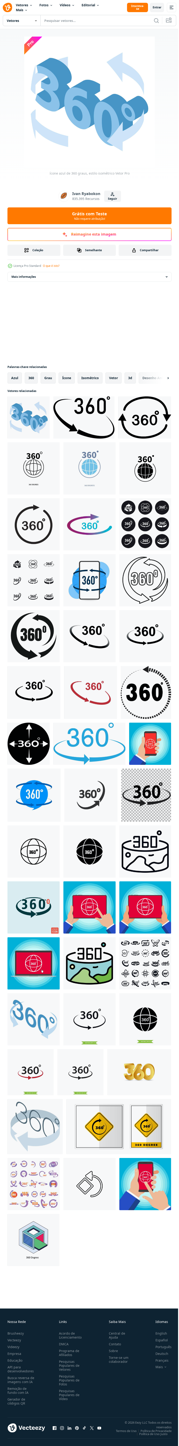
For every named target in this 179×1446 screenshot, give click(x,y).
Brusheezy (15, 1333)
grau (48, 378)
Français (158, 1360)
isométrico (90, 378)
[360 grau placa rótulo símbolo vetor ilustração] (118, 1126)
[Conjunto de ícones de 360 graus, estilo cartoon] (33, 1184)
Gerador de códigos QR (16, 1401)
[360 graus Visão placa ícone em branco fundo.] (89, 580)
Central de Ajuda (115, 1335)
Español (158, 1340)
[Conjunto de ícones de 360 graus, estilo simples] (145, 963)
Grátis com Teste (89, 216)
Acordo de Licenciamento (69, 1335)
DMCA (63, 1344)
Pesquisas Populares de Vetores (68, 1365)
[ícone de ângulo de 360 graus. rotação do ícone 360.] (83, 417)
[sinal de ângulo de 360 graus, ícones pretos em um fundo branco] (33, 580)
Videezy (13, 1347)
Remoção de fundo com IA (17, 1390)
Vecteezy (14, 1340)
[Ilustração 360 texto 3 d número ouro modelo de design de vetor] (139, 1072)
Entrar (157, 7)
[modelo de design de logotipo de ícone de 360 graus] (89, 1019)
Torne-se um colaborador (117, 1359)
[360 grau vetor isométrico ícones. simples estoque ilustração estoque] (33, 1240)
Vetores (22, 5)
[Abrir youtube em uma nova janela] (99, 1428)
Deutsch (158, 1353)
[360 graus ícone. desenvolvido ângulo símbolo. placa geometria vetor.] (90, 795)
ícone (66, 378)
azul (14, 378)
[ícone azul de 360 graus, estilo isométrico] (28, 417)
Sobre (111, 1351)
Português (160, 1347)
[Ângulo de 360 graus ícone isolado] (33, 907)
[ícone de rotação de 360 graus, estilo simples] (33, 636)
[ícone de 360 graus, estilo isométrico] (35, 1126)
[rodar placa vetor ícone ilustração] (89, 1184)
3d (130, 378)
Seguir (112, 199)
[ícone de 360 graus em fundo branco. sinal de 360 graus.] (146, 692)
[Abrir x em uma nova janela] (92, 1428)
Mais (19, 10)
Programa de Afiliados (68, 1353)
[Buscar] (156, 20)
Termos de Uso (122, 1431)
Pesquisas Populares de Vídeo (68, 1395)
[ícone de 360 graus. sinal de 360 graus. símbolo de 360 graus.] (89, 744)
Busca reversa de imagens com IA (20, 1380)
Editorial (88, 5)
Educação (14, 1360)
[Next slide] (160, 378)
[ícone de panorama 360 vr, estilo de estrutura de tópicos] (145, 851)
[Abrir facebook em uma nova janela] (54, 1428)
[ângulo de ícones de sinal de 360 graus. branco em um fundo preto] (145, 524)
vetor (113, 378)
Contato (113, 1344)
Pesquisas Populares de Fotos (68, 1380)
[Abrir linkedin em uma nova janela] (69, 1428)
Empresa (14, 1353)
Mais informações (23, 277)
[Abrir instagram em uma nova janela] (62, 1428)
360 (31, 378)
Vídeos (65, 5)
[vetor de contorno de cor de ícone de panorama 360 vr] (89, 963)
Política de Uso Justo (150, 1434)
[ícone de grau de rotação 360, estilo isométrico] (33, 1019)
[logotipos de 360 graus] (33, 524)
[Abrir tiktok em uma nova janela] (84, 1428)
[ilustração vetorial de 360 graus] (89, 636)
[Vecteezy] (7, 7)
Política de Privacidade (152, 1431)
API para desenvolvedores (20, 1369)
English (158, 1333)
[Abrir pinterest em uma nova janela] (77, 1428)
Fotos (43, 5)
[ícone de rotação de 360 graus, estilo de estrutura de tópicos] (145, 580)
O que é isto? (51, 266)
